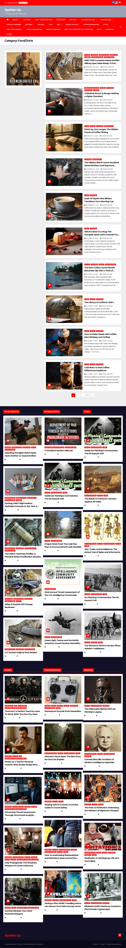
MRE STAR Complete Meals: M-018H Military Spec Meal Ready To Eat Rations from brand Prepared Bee (101, 63)
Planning (87, 57)
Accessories (8, 598)
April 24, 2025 (91, 505)
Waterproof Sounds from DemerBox (63, 711)
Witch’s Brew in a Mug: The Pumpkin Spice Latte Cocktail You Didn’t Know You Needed (101, 234)
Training (96, 90)
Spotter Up (13, 10)
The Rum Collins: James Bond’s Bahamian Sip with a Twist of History (99, 270)
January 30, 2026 (12, 768)
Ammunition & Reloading (92, 87)
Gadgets (59, 705)
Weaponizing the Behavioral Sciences (15, 708)
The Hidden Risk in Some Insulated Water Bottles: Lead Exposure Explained (101, 165)
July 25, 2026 (51, 454)
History (73, 20)
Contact (102, 944)
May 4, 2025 (90, 715)
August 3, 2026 (12, 717)
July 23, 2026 (11, 510)
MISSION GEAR (106, 20)
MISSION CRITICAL (89, 20)
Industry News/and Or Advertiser (78, 29)
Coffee (87, 126)
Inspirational (9, 705)
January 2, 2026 (12, 818)
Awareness (8, 756)
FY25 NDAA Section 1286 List (59, 450)
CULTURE (27, 20)
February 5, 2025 (92, 652)
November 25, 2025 (53, 811)
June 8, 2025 (50, 861)
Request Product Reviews (114, 944)
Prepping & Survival (97, 57)
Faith (99, 29)
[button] (120, 27)
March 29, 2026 (52, 715)
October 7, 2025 (92, 340)
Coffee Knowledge (91, 24)
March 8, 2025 (91, 814)
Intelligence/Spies (34, 29)
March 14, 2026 (51, 647)
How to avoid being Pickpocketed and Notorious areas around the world (61, 858)
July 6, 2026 (10, 611)
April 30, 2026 (51, 502)
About (16, 20)
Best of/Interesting (44, 20)
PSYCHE (41, 24)
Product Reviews (14, 24)
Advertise (110, 29)
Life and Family (22, 705)
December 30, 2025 (53, 763)
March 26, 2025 (91, 766)
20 (88, 395)
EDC (59, 24)
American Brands (53, 29)
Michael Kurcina (108, 67)
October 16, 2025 (92, 238)
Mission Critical (103, 54)
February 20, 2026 (92, 67)
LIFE (50, 24)
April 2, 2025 (91, 604)
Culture (87, 54)
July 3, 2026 (10, 656)
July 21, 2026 (11, 560)
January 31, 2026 (92, 136)
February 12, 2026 (92, 100)
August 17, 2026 (12, 459)
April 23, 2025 (91, 555)
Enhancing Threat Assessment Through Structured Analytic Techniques (20, 815)
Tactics (18, 601)
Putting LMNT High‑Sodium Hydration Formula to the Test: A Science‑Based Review (21, 506)
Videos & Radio (72, 24)
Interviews (60, 20)
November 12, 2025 (92, 169)
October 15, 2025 (92, 274)
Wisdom (101, 804)
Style (105, 24)
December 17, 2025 (12, 869)
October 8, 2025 (92, 306)
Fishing (54, 705)
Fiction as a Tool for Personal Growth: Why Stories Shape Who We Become (23, 764)
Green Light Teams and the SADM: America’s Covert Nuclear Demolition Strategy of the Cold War (63, 643)
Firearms (102, 87)
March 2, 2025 (91, 864)
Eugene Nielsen (107, 100)
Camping (47, 705)
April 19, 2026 (51, 550)
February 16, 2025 (92, 913)
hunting (66, 705)
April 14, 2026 (51, 598)
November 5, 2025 (92, 205)
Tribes (65, 492)
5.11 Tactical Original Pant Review (21, 652)
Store (9, 34)
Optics (34, 447)
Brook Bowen (65, 715)
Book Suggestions (90, 852)
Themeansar (39, 944)
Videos (94, 854)
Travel (58, 708)
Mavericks (94, 642)
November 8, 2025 (12, 917)
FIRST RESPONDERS (14, 29)
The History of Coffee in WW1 (99, 302)
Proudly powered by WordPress (14, 944)
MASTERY (29, 24)
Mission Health (109, 126)
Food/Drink (94, 54)
